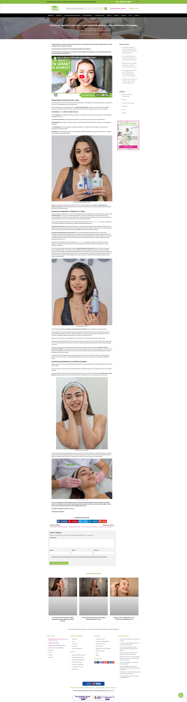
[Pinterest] (125, 2)
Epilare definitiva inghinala (78, 659)
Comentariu (53, 537)
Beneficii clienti (99, 646)
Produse (116, 15)
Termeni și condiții (100, 639)
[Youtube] (129, 2)
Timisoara (74, 643)
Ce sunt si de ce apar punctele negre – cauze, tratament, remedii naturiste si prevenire (129, 649)
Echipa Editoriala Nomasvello (93, 28)
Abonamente (75, 669)
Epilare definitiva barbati (77, 657)
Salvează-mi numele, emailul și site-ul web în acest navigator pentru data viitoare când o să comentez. (79, 557)
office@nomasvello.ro (89, 1)
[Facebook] (116, 2)
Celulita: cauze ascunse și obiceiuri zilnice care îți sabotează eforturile (129, 80)
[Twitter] (121, 2)
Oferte (109, 15)
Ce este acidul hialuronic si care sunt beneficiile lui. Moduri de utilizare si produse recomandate (130, 668)
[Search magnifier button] (106, 8)
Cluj (73, 641)
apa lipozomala (96, 221)
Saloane (58, 15)
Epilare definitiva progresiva (72, 15)
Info (130, 15)
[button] (62, 521)
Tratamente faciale (76, 662)
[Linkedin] (127, 2)
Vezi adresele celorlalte (55, 647)
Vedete (124, 113)
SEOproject (111, 690)
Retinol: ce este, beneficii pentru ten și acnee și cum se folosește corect (129, 65)
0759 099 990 (56, 643)
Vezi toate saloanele (77, 648)
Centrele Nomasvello (128, 103)
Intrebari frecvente (100, 650)
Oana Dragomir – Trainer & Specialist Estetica (93, 30)
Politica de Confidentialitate (102, 641)
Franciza (123, 15)
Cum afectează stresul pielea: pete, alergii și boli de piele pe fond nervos (129, 58)
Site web (96, 550)
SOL (97, 653)
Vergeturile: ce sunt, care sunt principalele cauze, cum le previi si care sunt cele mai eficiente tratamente (129, 658)
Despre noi (51, 15)
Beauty (90, 22)
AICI (62, 112)
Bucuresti (74, 639)
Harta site (50, 657)
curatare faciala (81, 242)
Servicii (50, 652)
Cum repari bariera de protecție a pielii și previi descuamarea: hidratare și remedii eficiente (63, 619)
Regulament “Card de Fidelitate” (103, 648)
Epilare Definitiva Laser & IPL (78, 655)
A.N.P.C (97, 655)
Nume (52, 550)
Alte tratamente (87, 15)
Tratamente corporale (77, 666)
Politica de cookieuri (100, 643)
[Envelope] (123, 2)
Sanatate (96, 22)
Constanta (74, 646)
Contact (137, 15)
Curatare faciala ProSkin (78, 664)
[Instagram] (119, 2)
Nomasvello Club (99, 15)
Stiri (123, 109)
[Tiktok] (131, 2)
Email (74, 550)
